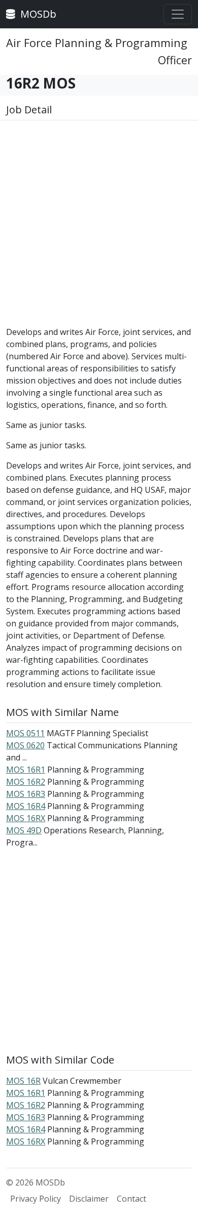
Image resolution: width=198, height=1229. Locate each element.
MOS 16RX (25, 818)
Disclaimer (89, 1198)
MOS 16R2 (25, 781)
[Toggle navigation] (177, 14)
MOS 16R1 (25, 769)
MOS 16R (23, 1080)
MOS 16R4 (25, 806)
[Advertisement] (99, 227)
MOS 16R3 (25, 793)
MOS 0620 (25, 745)
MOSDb (37, 14)
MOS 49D (24, 830)
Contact (131, 1198)
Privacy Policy (35, 1198)
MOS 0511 (25, 733)
